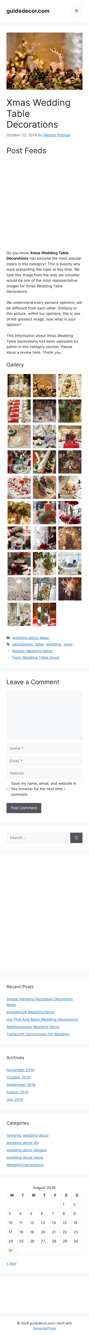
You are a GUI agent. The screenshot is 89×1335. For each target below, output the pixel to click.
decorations (22, 644)
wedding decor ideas (30, 638)
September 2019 (20, 1085)
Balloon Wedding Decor (32, 651)
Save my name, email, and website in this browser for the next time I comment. (43, 789)
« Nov (11, 1263)
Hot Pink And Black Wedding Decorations (42, 1019)
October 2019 (18, 1077)
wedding (53, 644)
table (39, 644)
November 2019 (20, 1070)
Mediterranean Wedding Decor (33, 1027)
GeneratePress (44, 1328)
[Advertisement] (44, 204)
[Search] (76, 838)
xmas (68, 644)
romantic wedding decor (27, 1135)
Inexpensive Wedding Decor (30, 1012)
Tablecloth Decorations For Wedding (37, 1034)
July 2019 (14, 1099)
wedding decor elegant (26, 1150)
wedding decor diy (22, 1143)
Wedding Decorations (25, 1165)
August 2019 (17, 1092)
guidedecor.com (27, 11)
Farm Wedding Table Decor (36, 657)
